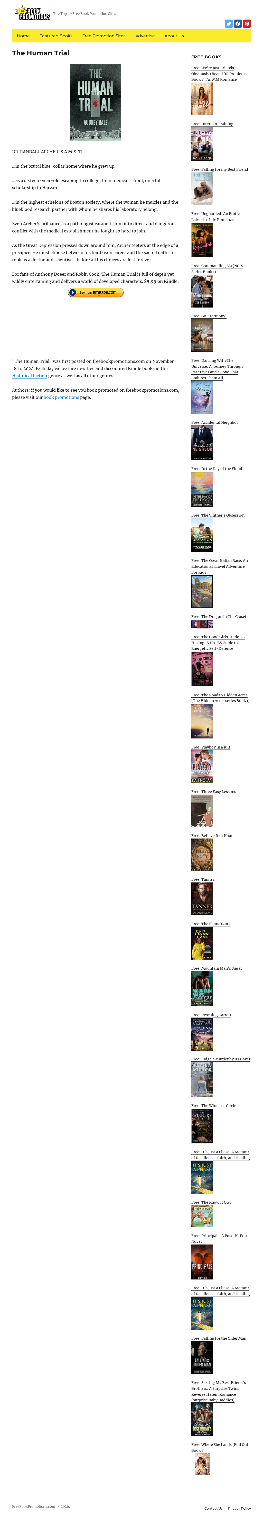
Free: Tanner (202, 879)
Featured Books (56, 35)
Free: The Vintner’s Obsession (218, 515)
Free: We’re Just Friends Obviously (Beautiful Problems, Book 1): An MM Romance (219, 74)
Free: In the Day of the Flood (216, 468)
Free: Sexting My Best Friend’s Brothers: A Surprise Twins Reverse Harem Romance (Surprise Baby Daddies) (218, 1391)
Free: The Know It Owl (211, 1202)
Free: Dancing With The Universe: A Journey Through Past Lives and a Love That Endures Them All (217, 369)
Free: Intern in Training (212, 124)
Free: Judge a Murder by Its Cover (220, 1059)
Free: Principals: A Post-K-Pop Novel (219, 1238)
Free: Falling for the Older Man (218, 1338)
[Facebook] (238, 24)
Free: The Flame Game (211, 924)
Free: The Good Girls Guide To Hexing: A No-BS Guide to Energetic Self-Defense (218, 643)
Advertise (145, 35)
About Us (174, 35)
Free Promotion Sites (104, 35)
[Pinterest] (247, 24)
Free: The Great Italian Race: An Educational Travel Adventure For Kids (219, 566)
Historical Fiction (29, 375)
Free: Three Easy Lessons (213, 791)
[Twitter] (229, 24)
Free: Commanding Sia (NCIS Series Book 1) (217, 269)
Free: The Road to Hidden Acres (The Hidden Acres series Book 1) (220, 698)
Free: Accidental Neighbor (214, 422)
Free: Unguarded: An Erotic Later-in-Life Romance (215, 216)
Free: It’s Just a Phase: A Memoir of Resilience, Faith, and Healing (220, 1155)
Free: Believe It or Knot (212, 835)
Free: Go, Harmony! (209, 316)
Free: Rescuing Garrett (211, 1015)
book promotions (61, 397)
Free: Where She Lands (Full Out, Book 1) (220, 1447)
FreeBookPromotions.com (33, 1506)
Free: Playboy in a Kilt (210, 747)
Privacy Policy (239, 1508)
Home (23, 35)
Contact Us (213, 1508)
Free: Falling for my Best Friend (219, 169)
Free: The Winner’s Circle (213, 1105)
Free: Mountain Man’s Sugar (216, 968)
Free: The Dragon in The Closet (219, 616)
